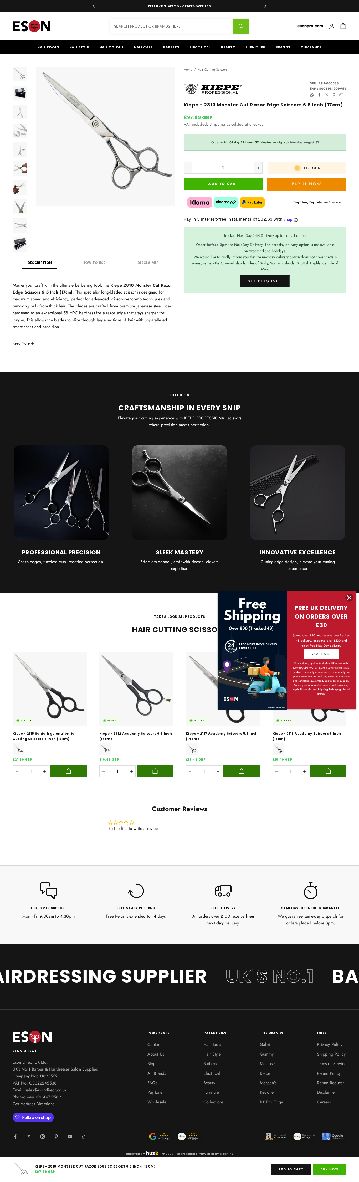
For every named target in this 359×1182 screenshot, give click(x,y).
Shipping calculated (226, 124)
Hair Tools (48, 47)
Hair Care (143, 47)
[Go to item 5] (20, 149)
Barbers (171, 47)
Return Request (330, 1083)
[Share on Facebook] (319, 95)
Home (188, 69)
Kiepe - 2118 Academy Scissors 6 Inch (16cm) (307, 736)
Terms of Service (331, 1064)
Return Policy (329, 1073)
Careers (324, 1102)
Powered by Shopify (216, 1154)
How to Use (94, 262)
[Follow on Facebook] (15, 1136)
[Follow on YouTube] (70, 1136)
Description (40, 262)
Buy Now (330, 1169)
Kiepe (265, 1073)
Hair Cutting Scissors (212, 69)
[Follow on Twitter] (29, 1136)
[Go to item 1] (20, 74)
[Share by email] (341, 95)
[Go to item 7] (20, 187)
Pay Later (155, 1092)
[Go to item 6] (20, 168)
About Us (155, 1054)
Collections (213, 1102)
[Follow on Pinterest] (56, 1136)
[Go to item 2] (20, 93)
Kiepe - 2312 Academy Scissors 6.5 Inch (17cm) (135, 736)
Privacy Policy (329, 1044)
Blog (151, 1064)
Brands (282, 47)
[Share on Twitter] (327, 95)
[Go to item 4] (20, 131)
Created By (135, 1153)
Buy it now (306, 184)
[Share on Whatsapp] (312, 95)
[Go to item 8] (20, 206)
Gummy (267, 1054)
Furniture (255, 47)
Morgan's (268, 1083)
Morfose (267, 1064)
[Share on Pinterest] (334, 95)
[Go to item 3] (20, 112)
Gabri (265, 1044)
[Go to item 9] (20, 225)
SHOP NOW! (321, 654)
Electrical (200, 47)
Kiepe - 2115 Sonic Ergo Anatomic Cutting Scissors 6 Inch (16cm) (43, 736)
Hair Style (79, 47)
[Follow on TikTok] (83, 1136)
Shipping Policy (331, 1054)
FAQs (152, 1083)
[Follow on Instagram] (42, 1136)
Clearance (311, 47)
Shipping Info (265, 281)
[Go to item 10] (20, 244)
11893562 (48, 1076)
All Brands (156, 1073)
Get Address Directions (33, 1104)
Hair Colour (112, 47)
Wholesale (156, 1102)
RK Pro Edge (271, 1102)
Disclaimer (148, 262)
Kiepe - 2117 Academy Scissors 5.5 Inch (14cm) (222, 736)
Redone (267, 1092)
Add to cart (223, 183)
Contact (154, 1044)
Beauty (228, 47)
